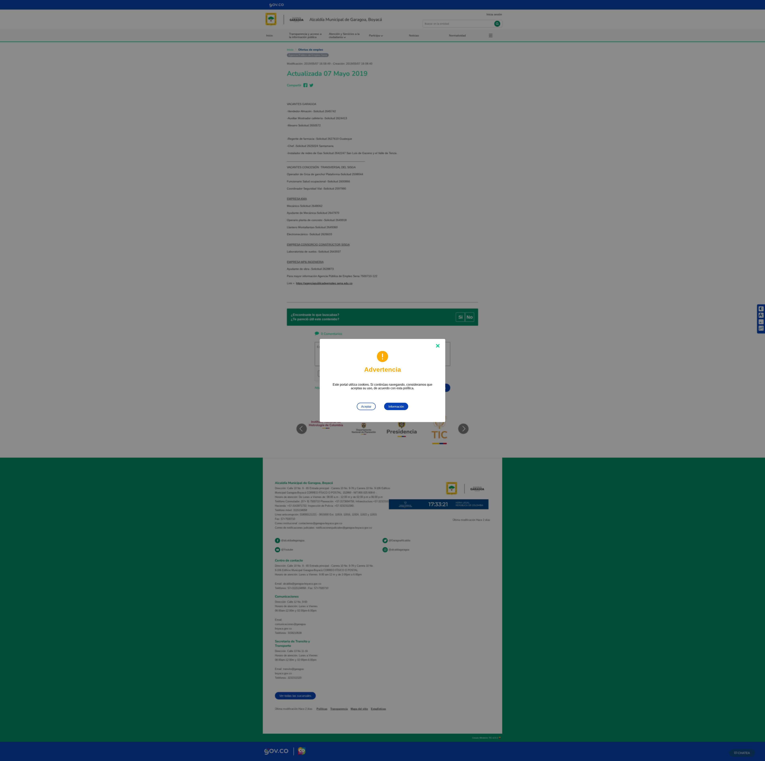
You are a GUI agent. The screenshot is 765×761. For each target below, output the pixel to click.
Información (396, 406)
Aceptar (366, 406)
